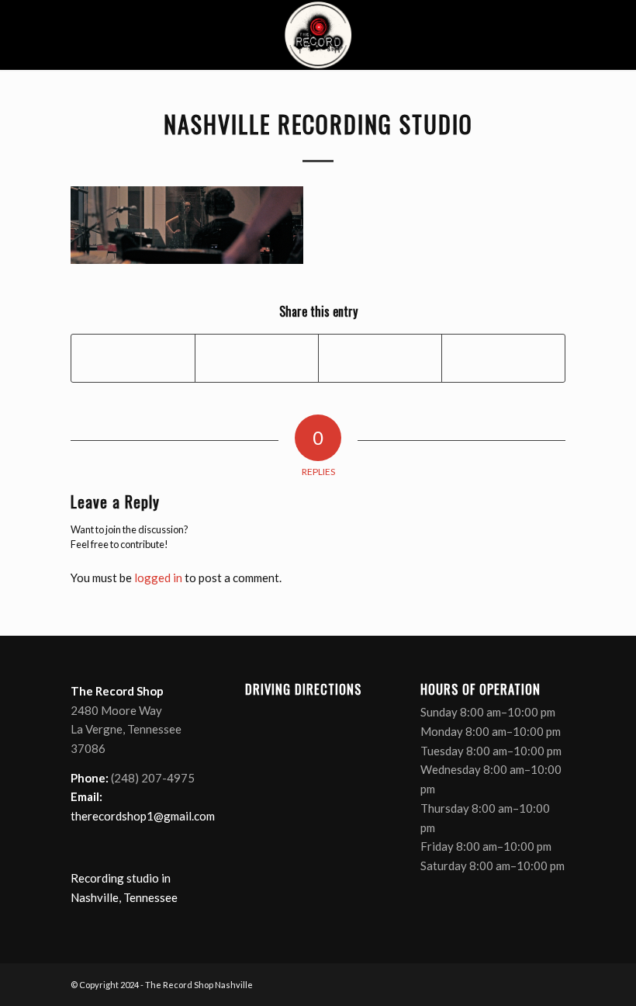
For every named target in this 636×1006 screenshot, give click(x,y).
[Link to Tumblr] (553, 983)
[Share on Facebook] (133, 358)
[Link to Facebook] (484, 983)
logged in (158, 578)
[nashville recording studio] (318, 35)
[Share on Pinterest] (380, 358)
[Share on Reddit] (503, 358)
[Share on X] (256, 358)
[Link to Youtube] (530, 983)
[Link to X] (507, 983)
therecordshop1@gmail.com (143, 816)
